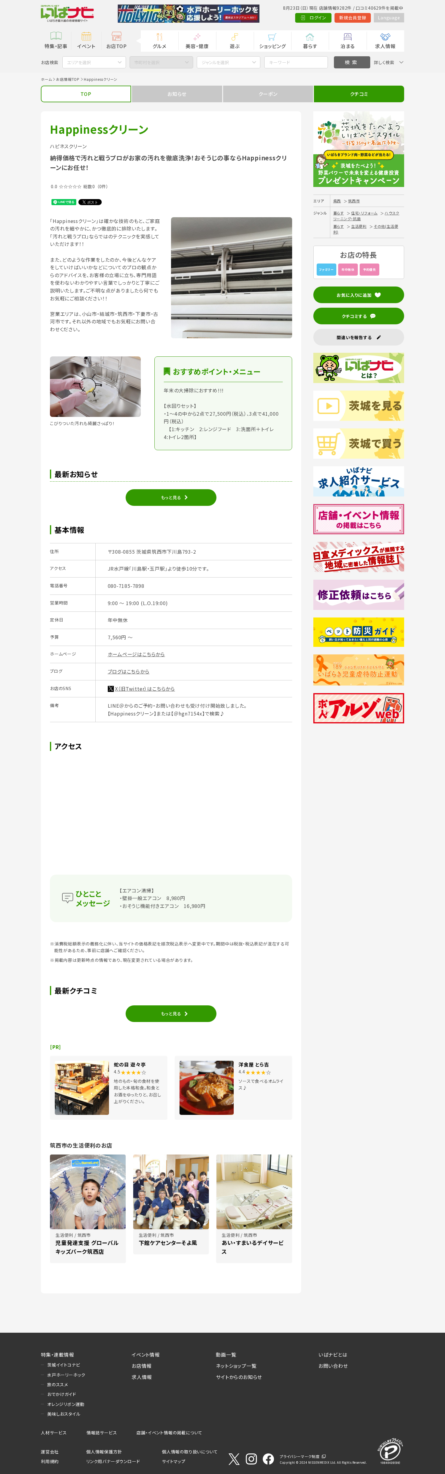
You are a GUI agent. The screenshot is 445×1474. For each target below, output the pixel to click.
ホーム (46, 79)
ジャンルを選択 (215, 62)
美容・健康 (197, 46)
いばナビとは (333, 1354)
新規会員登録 (352, 18)
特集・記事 (56, 46)
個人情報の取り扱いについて (190, 1452)
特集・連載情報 (57, 1354)
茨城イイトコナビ (63, 1365)
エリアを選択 (79, 62)
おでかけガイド (61, 1394)
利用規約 (50, 1461)
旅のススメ (57, 1384)
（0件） (103, 186)
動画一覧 (226, 1354)
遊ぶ (235, 46)
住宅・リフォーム (364, 212)
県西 (337, 200)
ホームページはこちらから (136, 654)
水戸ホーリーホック (66, 1375)
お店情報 (142, 1365)
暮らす (310, 46)
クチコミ (359, 93)
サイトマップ (174, 1461)
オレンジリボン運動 (65, 1404)
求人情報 (385, 46)
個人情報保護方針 (104, 1452)
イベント (86, 46)
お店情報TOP (68, 79)
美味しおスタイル (63, 1414)
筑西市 (354, 200)
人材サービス (54, 1433)
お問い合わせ (333, 1365)
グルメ (159, 46)
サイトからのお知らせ (239, 1377)
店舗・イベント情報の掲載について (170, 1433)
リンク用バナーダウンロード (113, 1461)
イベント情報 (146, 1354)
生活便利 (359, 226)
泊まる (348, 46)
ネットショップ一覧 (236, 1365)
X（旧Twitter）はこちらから (145, 688)
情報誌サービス (102, 1433)
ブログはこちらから (129, 671)
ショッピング (272, 46)
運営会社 (50, 1452)
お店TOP (116, 46)
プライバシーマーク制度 (300, 1456)
